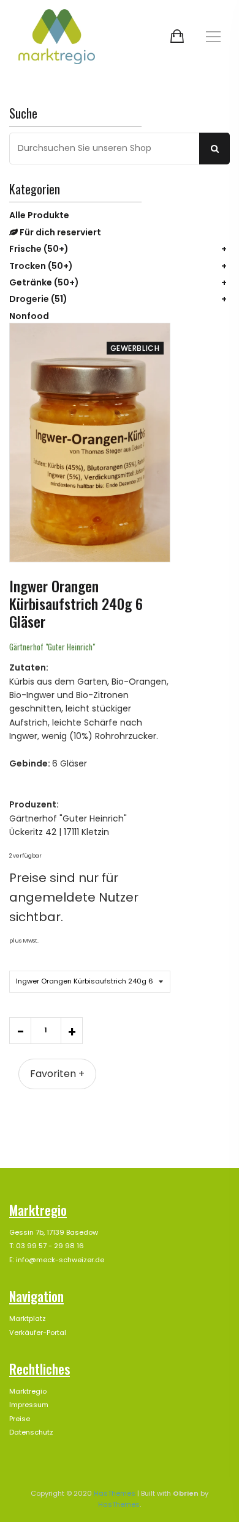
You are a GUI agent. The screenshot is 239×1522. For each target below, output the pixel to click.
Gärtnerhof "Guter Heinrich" (52, 647)
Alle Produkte (39, 215)
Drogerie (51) (38, 299)
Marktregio (28, 1391)
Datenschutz (31, 1432)
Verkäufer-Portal (37, 1332)
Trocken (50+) (41, 266)
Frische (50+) (39, 249)
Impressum (28, 1405)
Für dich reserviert (59, 232)
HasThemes (114, 1493)
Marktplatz (27, 1318)
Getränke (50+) (44, 282)
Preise (19, 1419)
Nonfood (29, 316)
